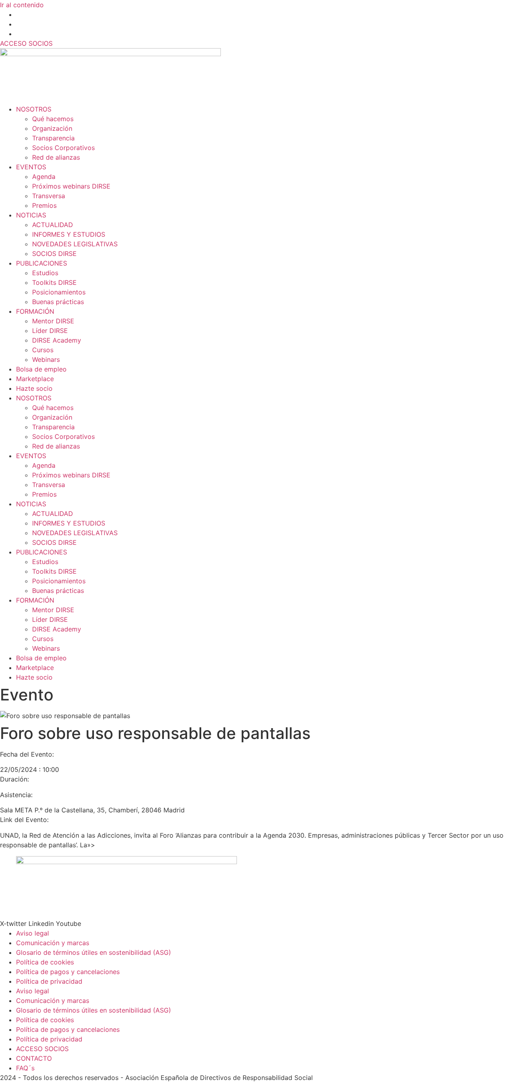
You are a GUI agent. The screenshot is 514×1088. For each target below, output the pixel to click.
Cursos (42, 350)
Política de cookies (45, 962)
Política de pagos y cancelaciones (68, 972)
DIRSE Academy (56, 340)
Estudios (45, 273)
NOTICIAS (31, 215)
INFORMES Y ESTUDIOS (68, 234)
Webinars (46, 359)
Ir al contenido (22, 5)
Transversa (48, 196)
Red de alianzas (56, 157)
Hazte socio (34, 388)
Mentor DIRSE (53, 321)
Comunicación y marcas (52, 943)
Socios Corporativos (63, 148)
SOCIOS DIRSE (54, 254)
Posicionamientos (59, 292)
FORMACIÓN (35, 311)
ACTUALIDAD (52, 225)
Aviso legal (32, 933)
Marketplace (35, 379)
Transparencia (53, 138)
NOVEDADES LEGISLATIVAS (75, 244)
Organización (52, 128)
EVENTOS (31, 167)
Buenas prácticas (58, 302)
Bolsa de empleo (41, 369)
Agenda (43, 177)
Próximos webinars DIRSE (71, 186)
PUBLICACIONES (41, 263)
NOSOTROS (33, 109)
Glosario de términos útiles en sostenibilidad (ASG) (93, 952)
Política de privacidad (49, 981)
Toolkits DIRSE (54, 282)
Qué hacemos (52, 119)
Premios (44, 205)
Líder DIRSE (50, 331)
